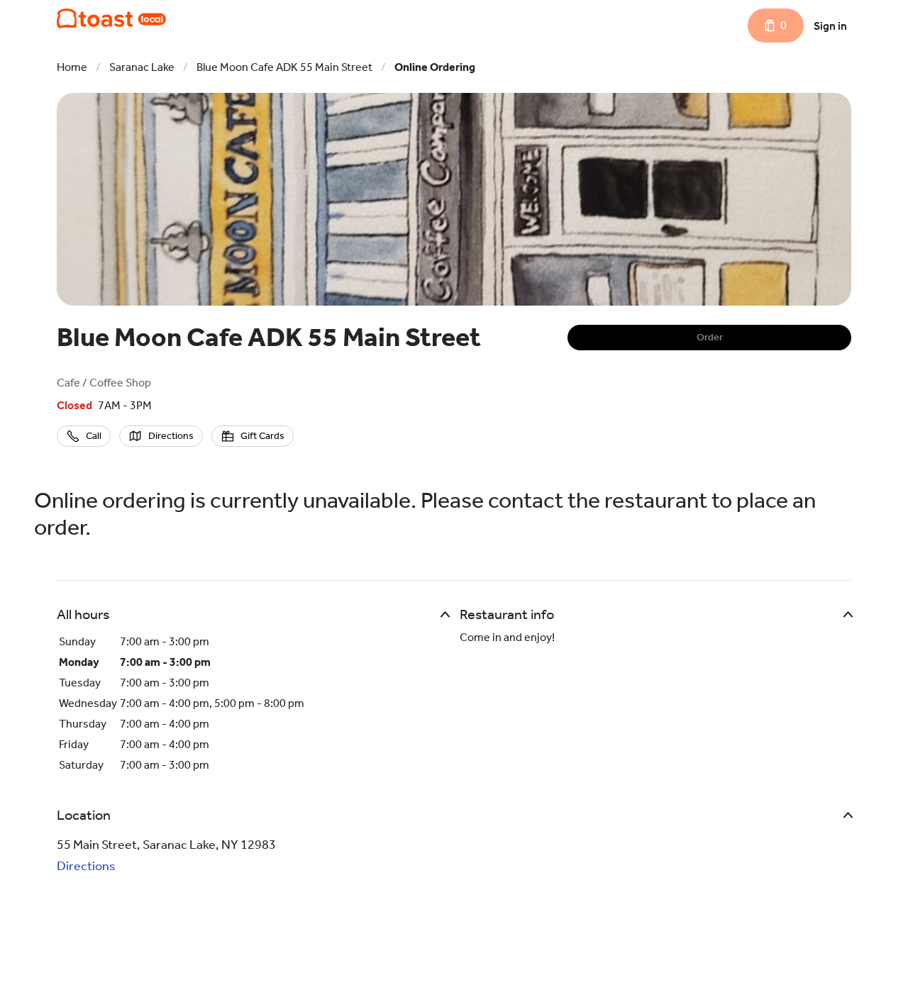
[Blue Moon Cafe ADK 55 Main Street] (111, 18)
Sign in (830, 26)
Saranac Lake (142, 67)
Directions (86, 866)
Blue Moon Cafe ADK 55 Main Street (284, 67)
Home (72, 67)
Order (710, 337)
